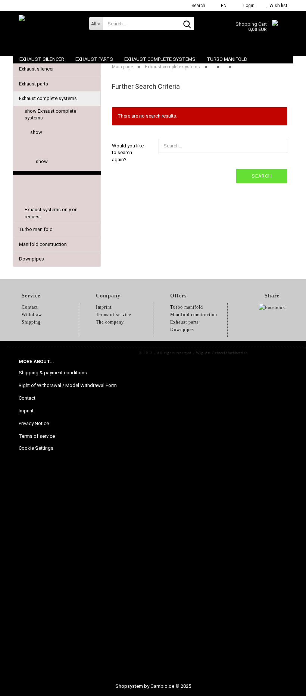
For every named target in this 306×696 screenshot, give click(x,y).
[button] (221, 5)
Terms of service (37, 436)
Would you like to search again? (128, 152)
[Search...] (187, 24)
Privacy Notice (34, 423)
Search (262, 176)
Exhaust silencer (41, 59)
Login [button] (248, 5)
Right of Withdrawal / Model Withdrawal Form (68, 385)
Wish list (277, 5)
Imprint (26, 410)
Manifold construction (43, 244)
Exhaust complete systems (160, 59)
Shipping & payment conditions (53, 372)
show (36, 132)
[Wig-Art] (48, 30)
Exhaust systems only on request (51, 213)
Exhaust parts (94, 59)
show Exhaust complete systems (50, 114)
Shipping (31, 322)
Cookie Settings (36, 448)
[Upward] (285, 685)
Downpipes (31, 259)
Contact (27, 398)
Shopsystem (129, 686)
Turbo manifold (227, 59)
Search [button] (197, 5)
